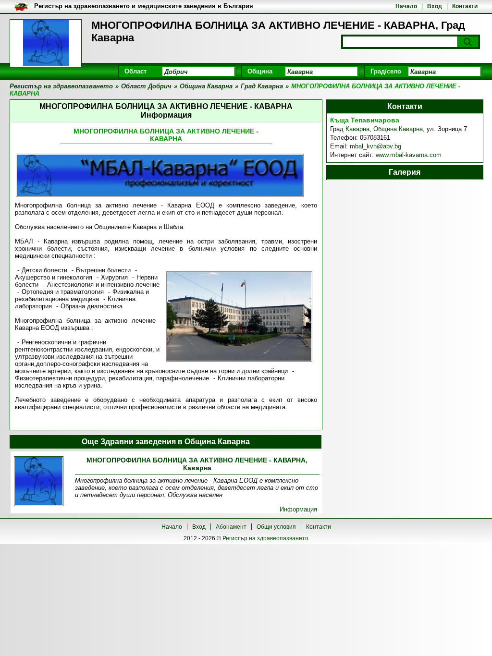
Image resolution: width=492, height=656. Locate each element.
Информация (298, 509)
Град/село (385, 71)
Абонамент (231, 526)
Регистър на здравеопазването (265, 538)
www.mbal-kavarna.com (409, 154)
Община (259, 71)
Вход (434, 6)
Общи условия (276, 526)
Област (135, 71)
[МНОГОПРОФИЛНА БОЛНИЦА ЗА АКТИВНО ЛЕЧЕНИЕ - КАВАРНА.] (38, 482)
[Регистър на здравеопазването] (46, 43)
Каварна (357, 129)
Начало (406, 6)
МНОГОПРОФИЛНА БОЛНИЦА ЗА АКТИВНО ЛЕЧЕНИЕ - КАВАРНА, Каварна (197, 464)
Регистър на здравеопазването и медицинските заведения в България (143, 6)
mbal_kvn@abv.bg (375, 146)
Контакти (465, 6)
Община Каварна (398, 129)
